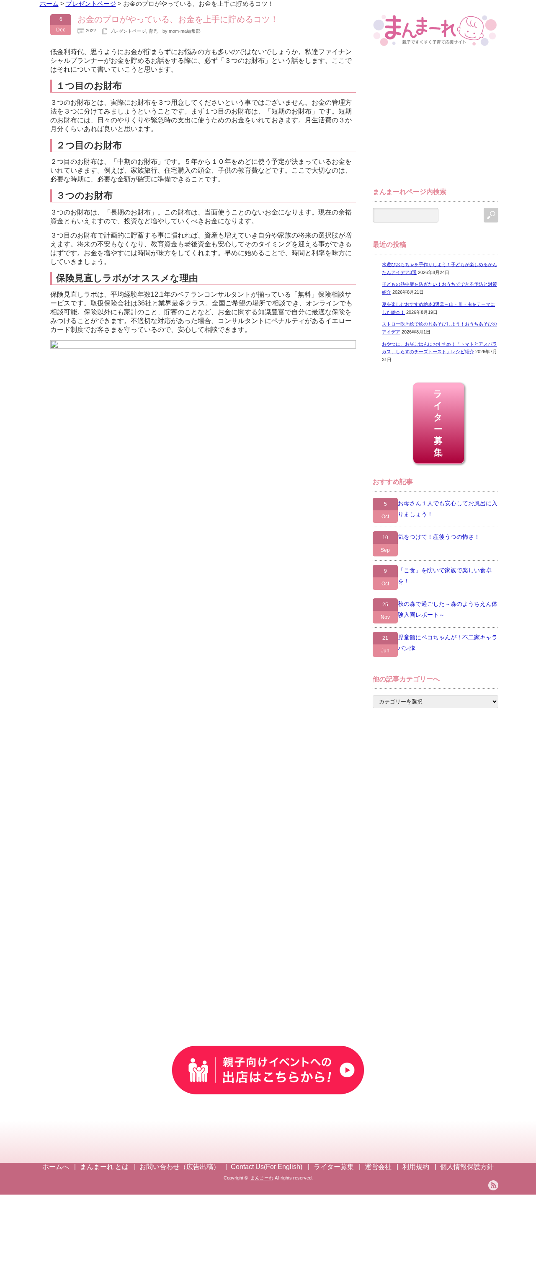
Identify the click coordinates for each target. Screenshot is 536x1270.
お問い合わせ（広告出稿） (179, 1166)
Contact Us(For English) (266, 1166)
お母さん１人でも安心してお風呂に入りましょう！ (447, 508)
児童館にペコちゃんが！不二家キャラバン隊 (447, 643)
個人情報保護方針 (467, 1166)
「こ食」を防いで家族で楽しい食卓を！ (445, 576)
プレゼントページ (127, 31)
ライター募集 (438, 423)
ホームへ (55, 1166)
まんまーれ (261, 1177)
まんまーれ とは (104, 1166)
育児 (153, 31)
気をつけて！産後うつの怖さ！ (439, 536)
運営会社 (378, 1166)
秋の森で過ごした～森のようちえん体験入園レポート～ (447, 609)
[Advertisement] (435, 120)
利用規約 (415, 1166)
